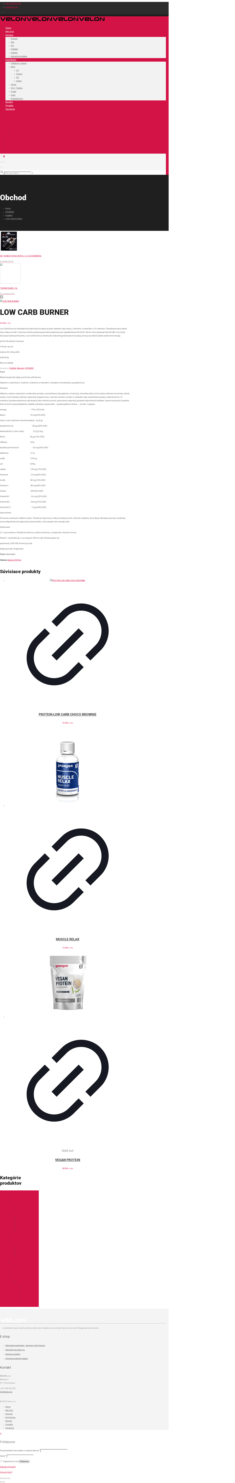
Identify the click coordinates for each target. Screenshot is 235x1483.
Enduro (14, 129)
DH (12, 132)
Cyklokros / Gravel (13, 118)
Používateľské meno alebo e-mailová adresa (20, 1450)
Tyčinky (19, 1217)
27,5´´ (24, 1301)
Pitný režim (21, 1227)
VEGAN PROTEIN (67, 1160)
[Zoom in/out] (1, 1478)
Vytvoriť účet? (6, 1472)
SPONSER (9, 212)
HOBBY (19, 1252)
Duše (7, 146)
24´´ (23, 1287)
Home (8, 208)
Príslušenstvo (11, 150)
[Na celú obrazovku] (4, 1478)
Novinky (8, 1421)
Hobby (13, 136)
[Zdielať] (6, 1478)
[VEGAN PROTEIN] (67, 984)
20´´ (23, 1291)
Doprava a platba (12, 1354)
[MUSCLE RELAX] (67, 766)
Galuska (19, 1266)
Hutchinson (10, 1417)
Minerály (20, 368)
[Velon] (52, 20)
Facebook (9, 1428)
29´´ (23, 1298)
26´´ (23, 1294)
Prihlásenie (24, 1461)
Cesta (8, 115)
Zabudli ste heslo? (8, 1467)
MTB (7, 122)
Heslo (3, 1456)
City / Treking (11, 139)
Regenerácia (21, 1231)
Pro (12, 1199)
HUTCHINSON (11, 1238)
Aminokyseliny (22, 1210)
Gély (18, 1220)
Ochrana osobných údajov (16, 1358)
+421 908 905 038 (13, 4)
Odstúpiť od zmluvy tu (15, 1350)
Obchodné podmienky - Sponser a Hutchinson (25, 1345)
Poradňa (9, 1424)
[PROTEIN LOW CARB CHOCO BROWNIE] (67, 580)
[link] (32, 173)
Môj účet (9, 1410)
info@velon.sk (11, 7)
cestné (19, 1280)
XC (12, 125)
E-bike (8, 143)
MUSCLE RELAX (67, 939)
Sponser (9, 1414)
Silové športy (16, 1203)
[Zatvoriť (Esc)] (9, 1478)
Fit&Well (8, 215)
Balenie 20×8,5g (14, 560)
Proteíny (20, 1206)
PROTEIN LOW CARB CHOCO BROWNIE (67, 714)
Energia (14, 1213)
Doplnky (14, 1196)
